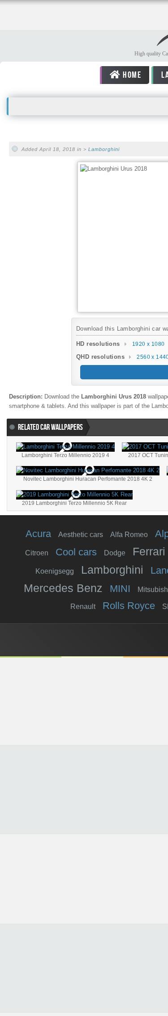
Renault (82, 606)
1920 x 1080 (148, 344)
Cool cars (76, 552)
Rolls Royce (129, 605)
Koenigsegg (54, 571)
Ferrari (149, 551)
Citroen (36, 553)
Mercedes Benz (63, 588)
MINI (120, 588)
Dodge (114, 553)
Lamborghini (104, 149)
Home (131, 75)
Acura (38, 533)
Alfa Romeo (129, 534)
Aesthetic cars (80, 534)
